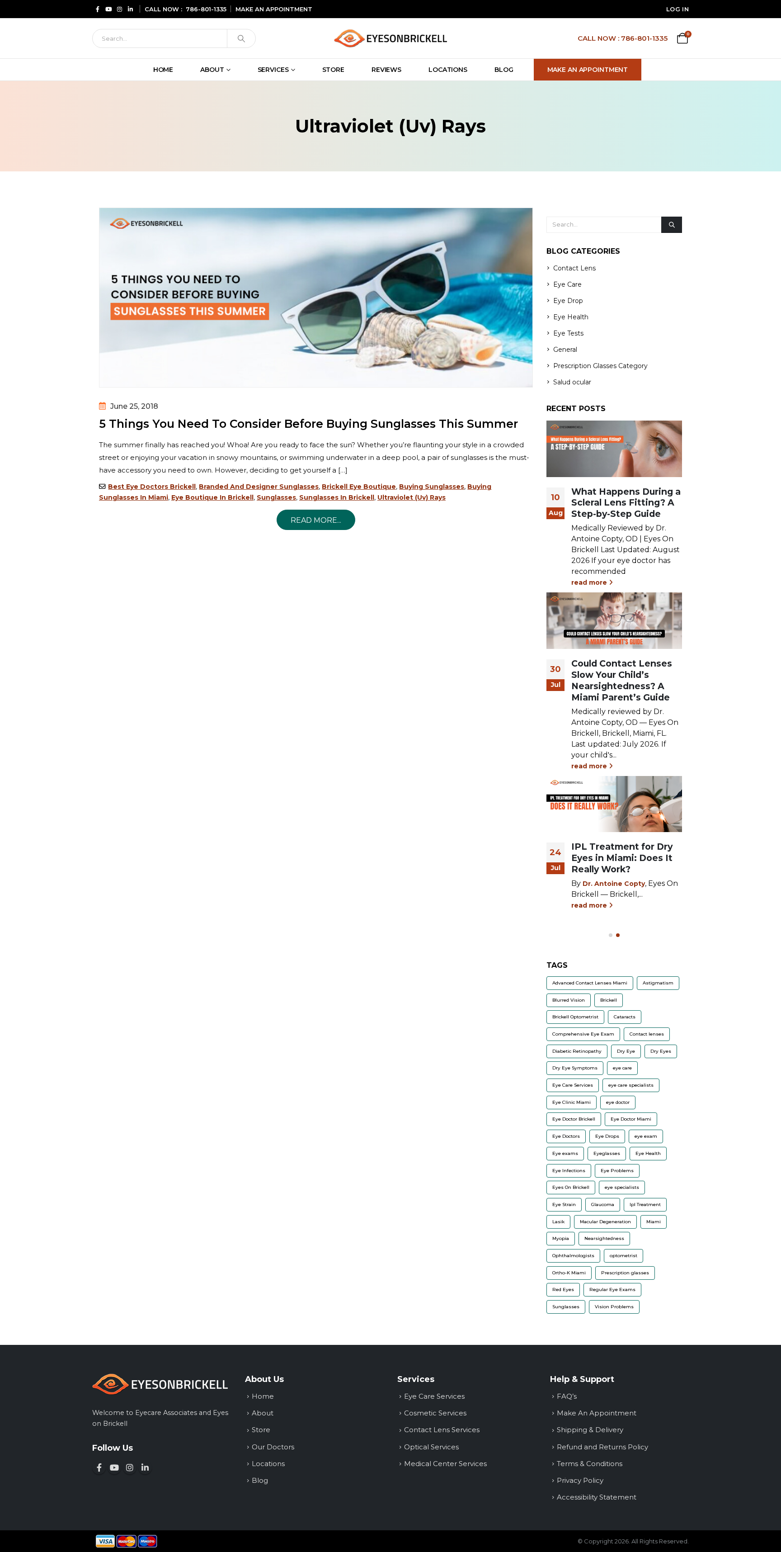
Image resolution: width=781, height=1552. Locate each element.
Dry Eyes (660, 1051)
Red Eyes (563, 1289)
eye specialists (622, 1187)
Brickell (608, 1000)
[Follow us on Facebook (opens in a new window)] (99, 1467)
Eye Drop (568, 301)
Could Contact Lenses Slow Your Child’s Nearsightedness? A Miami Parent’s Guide (621, 680)
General (565, 349)
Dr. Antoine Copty (614, 884)
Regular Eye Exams (612, 1289)
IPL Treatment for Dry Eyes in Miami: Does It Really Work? (622, 858)
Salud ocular (572, 382)
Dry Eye (626, 1051)
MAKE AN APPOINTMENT (273, 9)
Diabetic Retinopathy (577, 1051)
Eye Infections (568, 1170)
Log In (677, 9)
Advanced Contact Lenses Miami (589, 983)
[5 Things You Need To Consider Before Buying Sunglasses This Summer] (316, 298)
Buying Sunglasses (431, 487)
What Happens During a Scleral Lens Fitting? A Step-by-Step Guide (626, 503)
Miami (653, 1222)
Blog (503, 70)
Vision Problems (614, 1307)
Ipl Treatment (645, 1204)
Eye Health (570, 317)
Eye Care (567, 284)
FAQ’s (567, 1396)
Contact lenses (647, 1034)
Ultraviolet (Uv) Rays (411, 497)
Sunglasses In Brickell (336, 497)
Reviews (386, 70)
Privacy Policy (580, 1480)
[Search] (241, 38)
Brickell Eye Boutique (359, 487)
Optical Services (431, 1447)
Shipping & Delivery (590, 1429)
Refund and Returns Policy (602, 1447)
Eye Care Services (572, 1085)
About (212, 70)
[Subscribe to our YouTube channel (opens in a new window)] (114, 1467)
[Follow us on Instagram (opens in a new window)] (129, 1467)
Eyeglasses (606, 1153)
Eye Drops (607, 1136)
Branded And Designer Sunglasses (259, 487)
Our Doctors (273, 1447)
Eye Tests (568, 333)
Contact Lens (574, 268)
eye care (622, 1068)
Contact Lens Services (442, 1429)
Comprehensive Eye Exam (583, 1034)
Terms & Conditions (589, 1463)
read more (590, 582)
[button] (610, 935)
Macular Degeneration (605, 1222)
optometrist (623, 1256)
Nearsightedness (604, 1238)
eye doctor (618, 1102)
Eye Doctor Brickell (573, 1119)
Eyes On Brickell (570, 1187)
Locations (447, 70)
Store (333, 70)
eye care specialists (631, 1085)
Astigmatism (658, 983)
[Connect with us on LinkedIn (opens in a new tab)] (130, 8)
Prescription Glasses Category (600, 366)
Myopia (560, 1238)
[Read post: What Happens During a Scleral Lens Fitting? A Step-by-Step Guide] (614, 449)
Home (163, 70)
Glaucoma (602, 1204)
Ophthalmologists (573, 1256)
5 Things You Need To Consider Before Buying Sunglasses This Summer (308, 424)
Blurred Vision (568, 1000)
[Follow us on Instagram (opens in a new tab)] (119, 8)
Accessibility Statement (596, 1497)
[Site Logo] (390, 38)
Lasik (558, 1222)
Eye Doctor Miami (631, 1119)
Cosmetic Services (435, 1413)
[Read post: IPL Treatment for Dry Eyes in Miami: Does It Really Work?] (614, 804)
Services (273, 70)
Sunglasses (276, 497)
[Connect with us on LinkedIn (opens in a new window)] (145, 1467)
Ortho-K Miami (569, 1273)
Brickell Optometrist (575, 1017)
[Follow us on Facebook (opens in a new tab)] (97, 8)
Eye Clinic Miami (571, 1102)
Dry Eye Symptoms (575, 1068)
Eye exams (565, 1153)
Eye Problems (617, 1170)
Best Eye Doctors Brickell (152, 487)
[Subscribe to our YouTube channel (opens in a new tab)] (108, 8)
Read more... (316, 520)
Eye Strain (564, 1204)
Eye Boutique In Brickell (212, 497)
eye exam (646, 1136)
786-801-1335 (206, 9)
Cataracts (624, 1017)
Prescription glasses (625, 1273)
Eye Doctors (566, 1136)
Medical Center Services (445, 1463)
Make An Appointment (587, 70)
